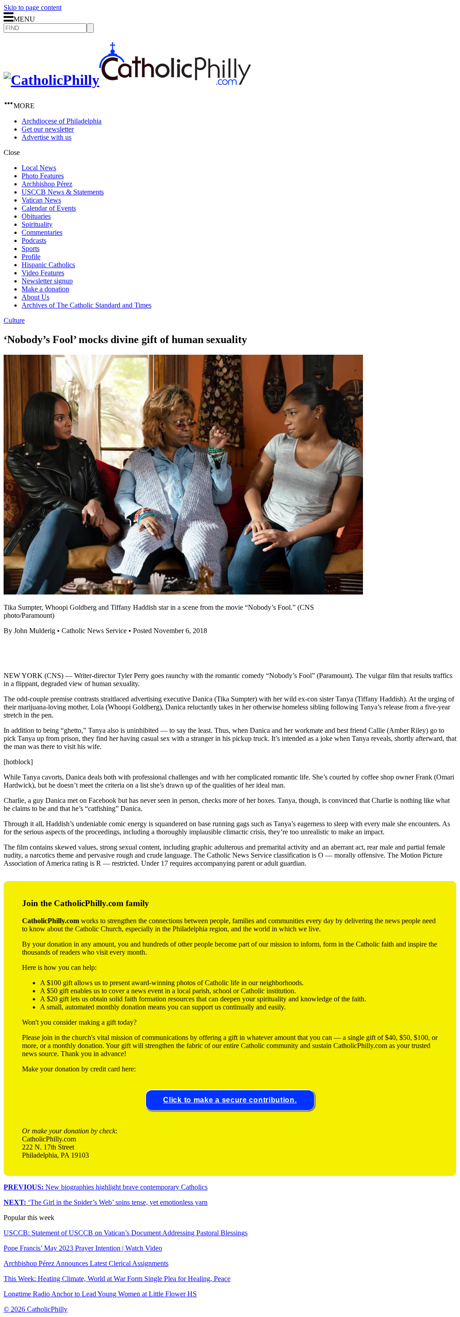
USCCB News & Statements (63, 192)
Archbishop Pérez (47, 184)
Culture (14, 320)
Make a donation (45, 289)
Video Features (43, 273)
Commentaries (42, 232)
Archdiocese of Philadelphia (62, 121)
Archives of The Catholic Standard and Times (86, 305)
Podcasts (34, 240)
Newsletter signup (47, 281)
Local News (39, 168)
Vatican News (41, 200)
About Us (35, 297)
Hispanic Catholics (48, 265)
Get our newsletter (48, 129)
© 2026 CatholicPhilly (35, 1309)
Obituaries (36, 216)
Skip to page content (33, 7)
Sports (31, 248)
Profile (31, 256)
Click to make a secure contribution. (229, 1100)
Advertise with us (46, 137)
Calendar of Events (49, 208)
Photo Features (43, 176)
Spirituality (37, 224)
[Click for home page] (127, 80)
